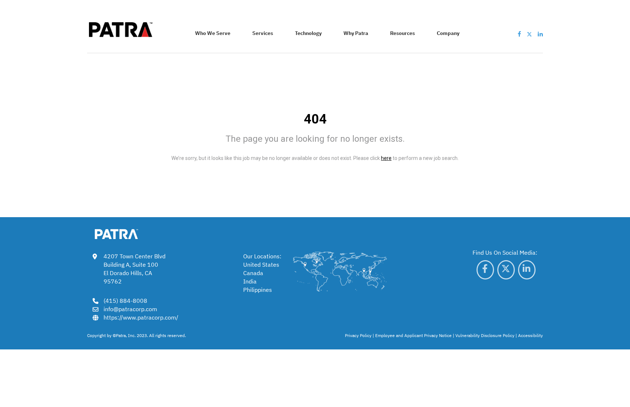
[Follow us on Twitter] (529, 33)
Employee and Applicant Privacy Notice (413, 335)
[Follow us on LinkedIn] (540, 33)
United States (261, 264)
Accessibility (530, 335)
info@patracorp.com (130, 309)
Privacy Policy (358, 335)
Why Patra (355, 32)
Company (448, 32)
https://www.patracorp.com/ (141, 317)
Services (262, 32)
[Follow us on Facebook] (519, 33)
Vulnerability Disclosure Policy (484, 335)
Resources (402, 32)
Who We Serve (212, 32)
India (250, 281)
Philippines (257, 289)
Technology (308, 32)
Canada (253, 273)
